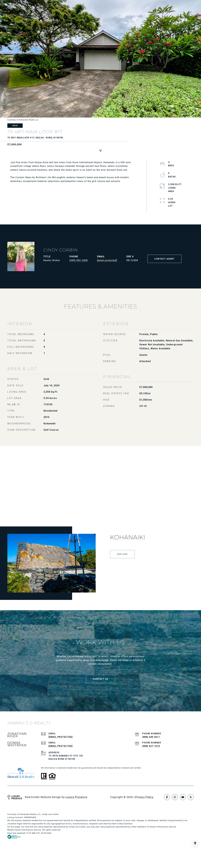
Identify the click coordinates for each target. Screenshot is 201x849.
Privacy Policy (144, 797)
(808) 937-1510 (151, 746)
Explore (122, 554)
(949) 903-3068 (78, 260)
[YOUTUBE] (183, 797)
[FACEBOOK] (167, 797)
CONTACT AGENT (164, 259)
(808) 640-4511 (151, 737)
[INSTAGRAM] (175, 797)
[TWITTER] (191, 797)
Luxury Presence (76, 797)
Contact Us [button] (100, 679)
